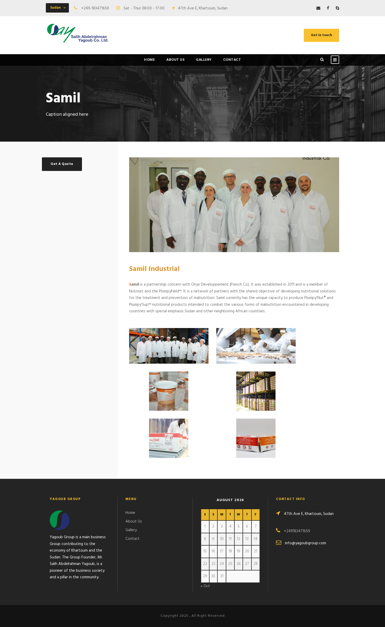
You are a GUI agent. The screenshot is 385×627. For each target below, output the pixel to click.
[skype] (337, 8)
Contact (232, 60)
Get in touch (321, 35)
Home (149, 60)
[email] (318, 8)
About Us (175, 60)
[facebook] (328, 8)
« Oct (205, 586)
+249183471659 (297, 531)
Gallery (204, 60)
